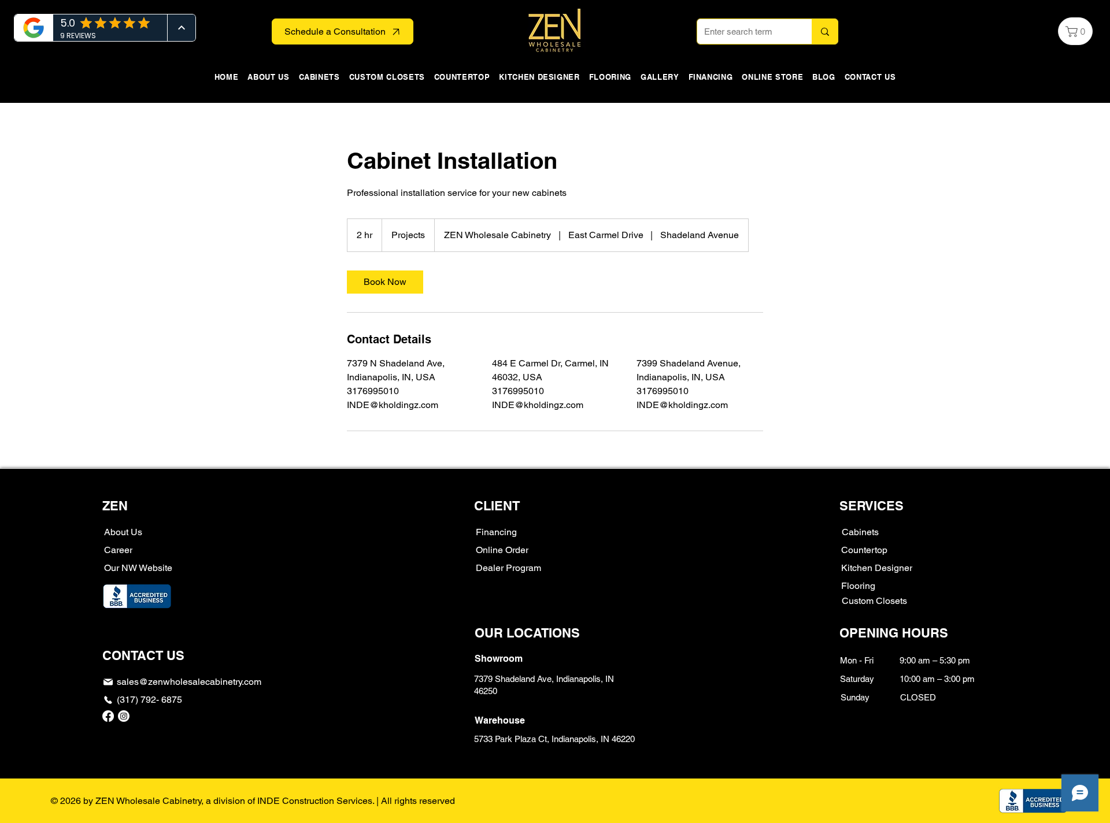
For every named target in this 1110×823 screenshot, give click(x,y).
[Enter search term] (825, 31)
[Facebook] (108, 716)
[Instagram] (124, 716)
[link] (385, 282)
